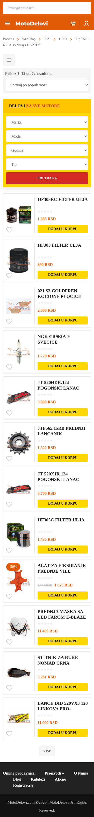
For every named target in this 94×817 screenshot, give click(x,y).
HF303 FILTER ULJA (59, 245)
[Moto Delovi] (31, 23)
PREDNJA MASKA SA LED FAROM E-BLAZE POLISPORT (62, 617)
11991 (63, 39)
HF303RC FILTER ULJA (63, 199)
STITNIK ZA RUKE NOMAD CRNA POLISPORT (58, 663)
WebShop (29, 39)
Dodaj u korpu (62, 229)
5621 (47, 39)
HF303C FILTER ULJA (61, 519)
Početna (8, 39)
